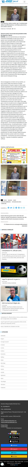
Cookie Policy (4, 426)
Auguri (2, 338)
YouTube (14, 456)
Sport (2, 21)
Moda (2, 360)
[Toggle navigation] (24, 1)
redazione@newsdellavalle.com (9, 422)
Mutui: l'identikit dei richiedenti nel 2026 (10, 326)
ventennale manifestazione (6, 201)
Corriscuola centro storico (16, 201)
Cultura (2, 351)
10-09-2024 (8, 28)
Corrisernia (10, 200)
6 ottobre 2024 (3, 203)
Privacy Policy (4, 425)
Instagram (14, 449)
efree (16, 465)
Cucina (2, 348)
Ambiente (3, 335)
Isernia (5, 200)
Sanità (2, 369)
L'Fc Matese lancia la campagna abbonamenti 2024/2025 (15, 225)
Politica (2, 366)
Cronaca (3, 344)
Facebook (14, 445)
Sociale (2, 372)
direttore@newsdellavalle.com (8, 420)
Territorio (3, 384)
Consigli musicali (5, 341)
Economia (3, 354)
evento (14, 200)
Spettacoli (3, 375)
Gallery (2, 357)
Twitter (15, 452)
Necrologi (3, 363)
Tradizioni (3, 387)
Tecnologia (3, 381)
